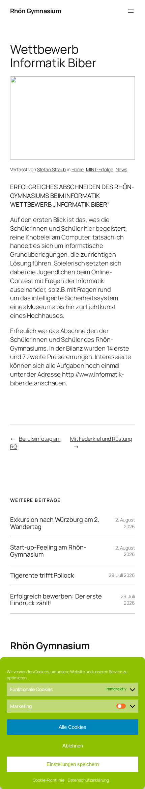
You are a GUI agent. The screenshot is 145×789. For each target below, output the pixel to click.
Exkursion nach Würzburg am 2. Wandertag (54, 523)
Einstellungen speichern (73, 764)
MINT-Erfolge (99, 169)
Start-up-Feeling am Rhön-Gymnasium (48, 551)
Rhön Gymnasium (35, 10)
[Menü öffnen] (131, 11)
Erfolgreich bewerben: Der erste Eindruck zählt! (56, 600)
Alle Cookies (72, 727)
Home (77, 169)
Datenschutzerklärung (88, 780)
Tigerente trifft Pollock (42, 575)
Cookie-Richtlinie (48, 780)
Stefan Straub (51, 169)
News (121, 169)
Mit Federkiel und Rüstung (101, 438)
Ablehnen (72, 745)
